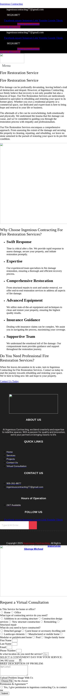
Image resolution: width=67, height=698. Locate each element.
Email (3, 647)
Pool (38, 637)
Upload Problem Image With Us (16, 677)
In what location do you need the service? (21, 654)
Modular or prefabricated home (16, 637)
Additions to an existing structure (21, 618)
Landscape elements (14, 634)
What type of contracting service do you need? (24, 615)
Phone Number (8, 650)
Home (7, 612)
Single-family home (54, 637)
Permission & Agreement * (14, 684)
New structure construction (26, 621)
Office (17, 612)
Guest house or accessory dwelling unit (45, 630)
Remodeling (50, 621)
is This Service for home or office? (17, 609)
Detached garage (12, 630)
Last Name (6, 643)
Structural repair (8, 624)
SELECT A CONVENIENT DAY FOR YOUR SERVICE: (31, 657)
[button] (8, 65)
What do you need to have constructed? (20, 627)
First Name (6, 640)
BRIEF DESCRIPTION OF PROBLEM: (21, 663)
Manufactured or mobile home (44, 634)
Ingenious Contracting (11, 4)
